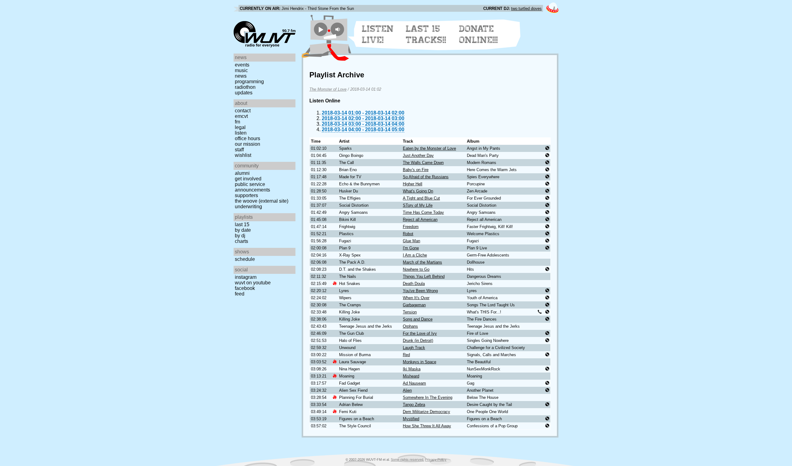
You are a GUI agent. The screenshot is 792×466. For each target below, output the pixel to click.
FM (237, 121)
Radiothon (245, 87)
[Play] (321, 29)
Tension (410, 312)
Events (242, 64)
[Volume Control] (338, 29)
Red (406, 354)
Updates (243, 92)
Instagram (245, 277)
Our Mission (247, 144)
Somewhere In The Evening (427, 397)
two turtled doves (526, 8)
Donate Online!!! (478, 34)
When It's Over (416, 298)
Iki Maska (411, 369)
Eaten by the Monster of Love (429, 148)
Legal (240, 127)
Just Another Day (418, 155)
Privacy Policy (435, 459)
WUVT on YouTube (253, 282)
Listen (241, 133)
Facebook (245, 288)
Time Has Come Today (423, 212)
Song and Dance (418, 319)
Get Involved (248, 178)
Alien (407, 390)
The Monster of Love (327, 89)
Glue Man (411, 241)
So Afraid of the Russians (426, 177)
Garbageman (414, 305)
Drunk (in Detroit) (418, 340)
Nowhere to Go (416, 269)
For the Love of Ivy (420, 333)
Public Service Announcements (252, 187)
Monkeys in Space (419, 362)
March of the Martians (422, 262)
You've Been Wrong (420, 290)
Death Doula (414, 283)
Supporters (246, 195)
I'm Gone (411, 248)
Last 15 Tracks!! (426, 34)
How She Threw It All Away (427, 426)
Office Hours (247, 138)
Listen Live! (378, 34)
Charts (241, 241)
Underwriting (248, 206)
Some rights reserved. (407, 459)
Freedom (411, 226)
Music (241, 70)
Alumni (242, 173)
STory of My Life (418, 205)
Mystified (411, 418)
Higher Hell (412, 184)
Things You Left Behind (424, 276)
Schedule (245, 259)
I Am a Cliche (415, 255)
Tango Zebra (414, 404)
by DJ (240, 235)
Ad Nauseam (414, 383)
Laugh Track (414, 347)
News (241, 76)
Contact (243, 110)
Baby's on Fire (415, 169)
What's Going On (418, 191)
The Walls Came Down (423, 162)
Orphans (410, 326)
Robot (408, 233)
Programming (249, 81)
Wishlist (243, 155)
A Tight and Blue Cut (421, 198)
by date (243, 230)
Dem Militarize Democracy (426, 411)
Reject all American (420, 219)
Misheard (411, 376)
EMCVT (241, 116)
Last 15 (242, 224)
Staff (239, 149)
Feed (239, 293)
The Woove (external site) (261, 201)
